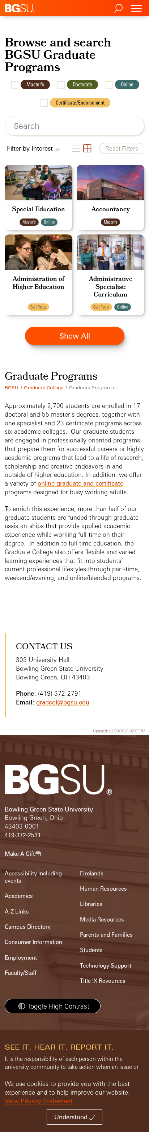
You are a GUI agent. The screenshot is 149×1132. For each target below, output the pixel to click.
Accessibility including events (33, 877)
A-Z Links (17, 911)
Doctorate (82, 84)
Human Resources (103, 888)
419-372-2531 (23, 835)
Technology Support (105, 965)
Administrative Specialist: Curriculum (110, 287)
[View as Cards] (87, 148)
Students (91, 950)
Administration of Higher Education (38, 283)
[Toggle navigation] (136, 8)
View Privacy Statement (39, 1101)
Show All (74, 335)
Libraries (91, 903)
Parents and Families (106, 934)
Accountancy (110, 210)
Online (127, 84)
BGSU (12, 387)
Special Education (38, 210)
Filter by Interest (31, 148)
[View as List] (75, 148)
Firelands (91, 873)
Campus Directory (28, 926)
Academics (19, 895)
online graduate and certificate (80, 483)
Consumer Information (33, 942)
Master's (35, 84)
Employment (21, 957)
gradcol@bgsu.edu (62, 702)
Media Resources (102, 919)
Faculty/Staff (21, 972)
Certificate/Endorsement (80, 102)
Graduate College (43, 387)
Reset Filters (121, 148)
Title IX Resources (102, 980)
